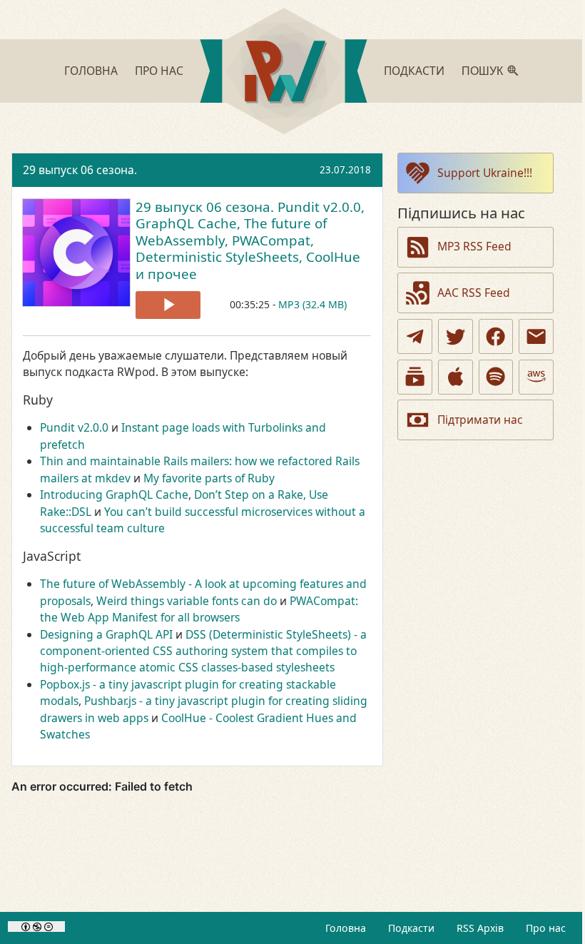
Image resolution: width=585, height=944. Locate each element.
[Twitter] (455, 336)
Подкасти (414, 70)
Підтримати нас (480, 419)
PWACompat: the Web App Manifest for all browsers (199, 609)
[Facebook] (496, 336)
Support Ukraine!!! (484, 173)
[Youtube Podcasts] (414, 377)
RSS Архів (480, 928)
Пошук (482, 71)
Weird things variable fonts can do (186, 601)
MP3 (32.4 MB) (312, 304)
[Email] (536, 336)
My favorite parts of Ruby (209, 478)
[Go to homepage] (283, 73)
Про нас (159, 70)
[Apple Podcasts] (455, 377)
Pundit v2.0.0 (74, 427)
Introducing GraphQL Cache (114, 494)
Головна (91, 70)
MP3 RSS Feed (474, 246)
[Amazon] (536, 377)
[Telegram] (414, 336)
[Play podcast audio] (168, 305)
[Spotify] (496, 377)
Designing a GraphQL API (106, 634)
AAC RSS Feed (473, 292)
